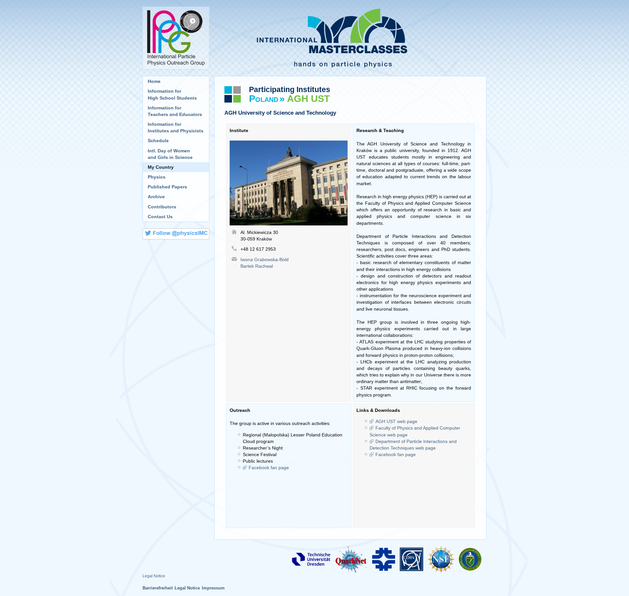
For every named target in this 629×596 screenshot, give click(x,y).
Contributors (162, 206)
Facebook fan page (269, 467)
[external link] (311, 559)
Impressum (213, 588)
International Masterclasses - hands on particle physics (350, 38)
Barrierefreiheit (158, 588)
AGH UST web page (396, 421)
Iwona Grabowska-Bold (264, 259)
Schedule (158, 140)
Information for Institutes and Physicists (175, 127)
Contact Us (160, 216)
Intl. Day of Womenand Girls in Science (170, 154)
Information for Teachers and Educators (175, 111)
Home (154, 81)
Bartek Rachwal (256, 266)
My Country (161, 167)
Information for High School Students (172, 94)
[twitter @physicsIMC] (176, 235)
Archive (156, 196)
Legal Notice (154, 576)
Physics (156, 177)
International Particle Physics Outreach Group (176, 38)
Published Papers (167, 186)
